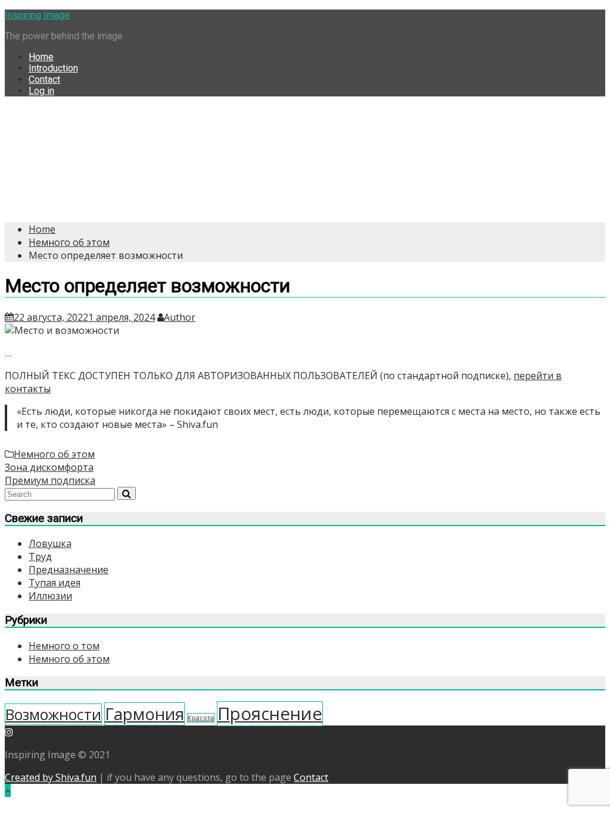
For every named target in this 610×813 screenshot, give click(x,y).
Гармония (144, 714)
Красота (201, 718)
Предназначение (68, 569)
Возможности (53, 714)
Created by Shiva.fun (51, 777)
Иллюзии (50, 595)
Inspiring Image (37, 15)
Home (41, 56)
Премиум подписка (50, 480)
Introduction (53, 68)
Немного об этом (54, 454)
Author (179, 317)
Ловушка (50, 543)
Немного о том (64, 645)
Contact (44, 79)
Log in (41, 90)
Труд (40, 556)
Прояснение (269, 714)
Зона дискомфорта (49, 467)
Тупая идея (54, 582)
